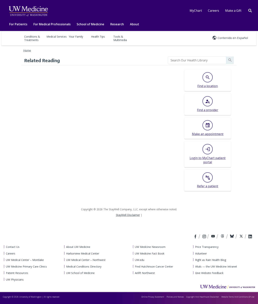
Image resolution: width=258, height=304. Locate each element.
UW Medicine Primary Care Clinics (26, 266)
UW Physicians (15, 279)
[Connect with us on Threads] (223, 236)
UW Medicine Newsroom (150, 247)
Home (27, 50)
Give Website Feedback (209, 273)
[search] (197, 60)
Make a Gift (233, 11)
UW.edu (139, 260)
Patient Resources (17, 273)
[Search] (250, 10)
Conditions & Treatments (32, 38)
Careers (213, 11)
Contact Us (12, 247)
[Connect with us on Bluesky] (232, 236)
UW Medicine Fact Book (149, 253)
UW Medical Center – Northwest (86, 260)
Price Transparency (207, 247)
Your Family (76, 36)
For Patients (18, 24)
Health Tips (98, 36)
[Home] (227, 286)
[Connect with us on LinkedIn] (250, 236)
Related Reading (42, 60)
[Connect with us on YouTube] (213, 236)
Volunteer (201, 253)
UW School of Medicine (80, 273)
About (134, 24)
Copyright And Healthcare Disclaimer (202, 296)
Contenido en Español (233, 38)
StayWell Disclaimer (128, 215)
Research (117, 24)
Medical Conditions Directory (83, 266)
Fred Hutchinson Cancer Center (154, 266)
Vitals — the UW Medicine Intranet (216, 266)
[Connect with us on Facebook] (196, 236)
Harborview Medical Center (82, 253)
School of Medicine (90, 24)
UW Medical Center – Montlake (25, 260)
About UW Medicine (78, 247)
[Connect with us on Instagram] (204, 236)
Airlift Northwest (145, 273)
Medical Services (56, 36)
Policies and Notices (175, 296)
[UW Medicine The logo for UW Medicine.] (28, 11)
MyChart (196, 11)
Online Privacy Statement (152, 296)
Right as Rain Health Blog (210, 260)
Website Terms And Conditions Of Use (237, 296)
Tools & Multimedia (120, 38)
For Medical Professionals (52, 24)
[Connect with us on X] (241, 236)
